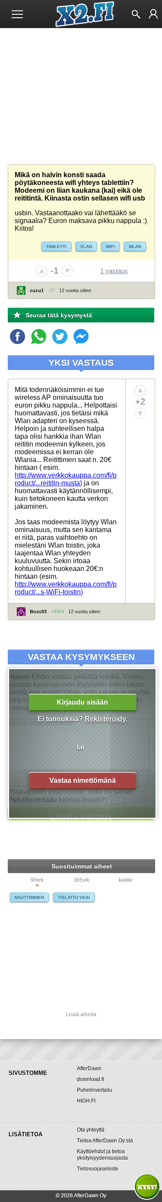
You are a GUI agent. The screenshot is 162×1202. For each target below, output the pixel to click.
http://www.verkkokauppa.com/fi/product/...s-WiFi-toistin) (66, 588)
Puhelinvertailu (94, 1090)
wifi (110, 246)
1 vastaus (114, 270)
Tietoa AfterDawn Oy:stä (105, 1141)
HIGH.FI (86, 1101)
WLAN (135, 246)
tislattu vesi (74, 897)
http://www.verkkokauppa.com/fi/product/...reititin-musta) (66, 479)
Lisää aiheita (81, 1014)
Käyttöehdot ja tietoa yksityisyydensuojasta (102, 1154)
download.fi (90, 1079)
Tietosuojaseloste (97, 1169)
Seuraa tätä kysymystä (58, 315)
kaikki (125, 880)
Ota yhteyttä (91, 1130)
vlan (86, 246)
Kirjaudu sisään (82, 702)
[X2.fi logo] (81, 14)
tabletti (56, 246)
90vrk (37, 880)
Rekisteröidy (105, 719)
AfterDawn (89, 1068)
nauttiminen (29, 897)
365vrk (81, 880)
